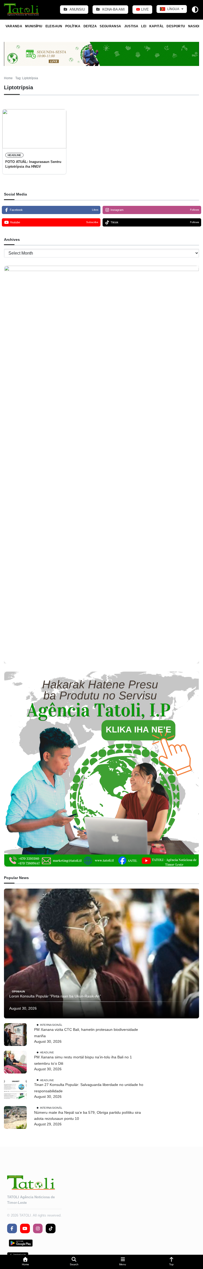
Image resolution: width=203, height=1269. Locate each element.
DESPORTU (176, 26)
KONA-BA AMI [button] (113, 9)
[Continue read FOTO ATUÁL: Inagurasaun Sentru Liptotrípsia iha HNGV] (34, 128)
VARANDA (14, 26)
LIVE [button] (144, 9)
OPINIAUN (18, 991)
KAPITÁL (156, 26)
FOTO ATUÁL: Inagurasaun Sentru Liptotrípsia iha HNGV (33, 164)
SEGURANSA (110, 26)
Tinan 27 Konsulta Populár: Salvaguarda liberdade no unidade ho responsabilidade (88, 1087)
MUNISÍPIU (33, 26)
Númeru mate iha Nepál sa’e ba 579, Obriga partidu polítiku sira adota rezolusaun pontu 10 (87, 1115)
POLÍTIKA (73, 26)
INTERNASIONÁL (51, 1024)
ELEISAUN (53, 26)
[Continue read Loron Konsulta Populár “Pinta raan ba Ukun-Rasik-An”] (101, 953)
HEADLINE (14, 155)
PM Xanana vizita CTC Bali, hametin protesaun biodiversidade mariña (86, 1032)
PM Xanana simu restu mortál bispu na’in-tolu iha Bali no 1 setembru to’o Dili (83, 1060)
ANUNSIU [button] (77, 9)
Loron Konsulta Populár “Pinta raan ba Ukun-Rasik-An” (55, 996)
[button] (25, 1262)
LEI (143, 26)
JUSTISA (131, 26)
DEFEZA (90, 26)
